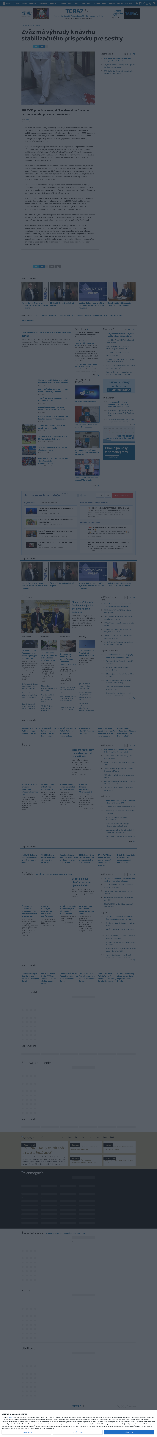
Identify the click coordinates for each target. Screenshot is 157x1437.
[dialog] (78, 1423)
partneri (11, 1417)
